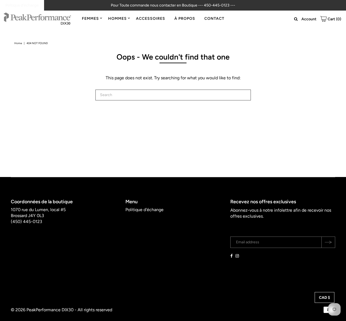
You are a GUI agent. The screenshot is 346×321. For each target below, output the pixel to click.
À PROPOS (184, 18)
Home (18, 43)
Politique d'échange (22, 5)
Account (309, 19)
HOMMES (117, 18)
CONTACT (214, 18)
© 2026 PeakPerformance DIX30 (42, 309)
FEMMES (90, 18)
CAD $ (324, 297)
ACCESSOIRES (150, 18)
